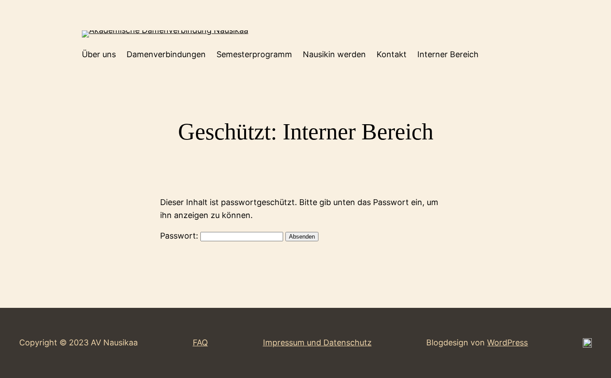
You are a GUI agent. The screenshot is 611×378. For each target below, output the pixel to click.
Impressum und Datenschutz (317, 342)
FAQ (200, 342)
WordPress (507, 342)
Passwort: (180, 235)
